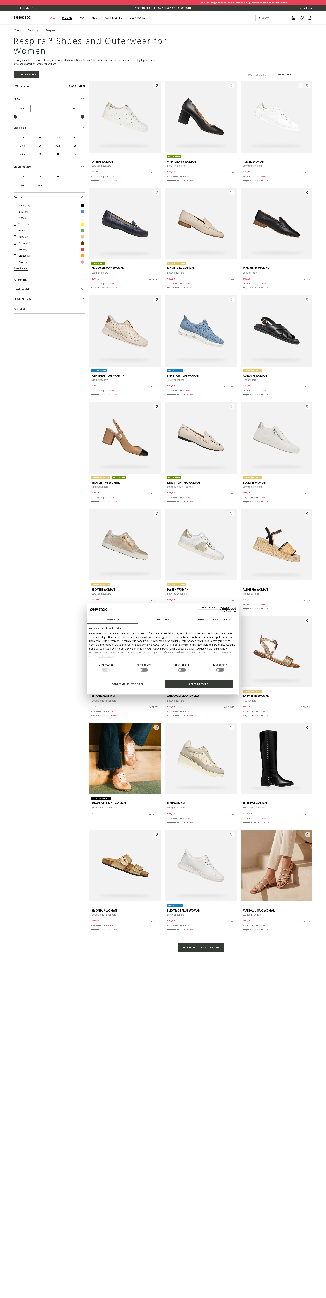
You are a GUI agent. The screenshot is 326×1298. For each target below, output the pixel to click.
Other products (201, 947)
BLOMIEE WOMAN (254, 482)
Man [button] (82, 17)
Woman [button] (67, 17)
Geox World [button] (138, 17)
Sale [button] (52, 17)
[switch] (144, 670)
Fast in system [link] (113, 17)
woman (18, 30)
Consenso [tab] (112, 619)
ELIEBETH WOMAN (255, 803)
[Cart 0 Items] (308, 21)
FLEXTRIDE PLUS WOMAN (108, 375)
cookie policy (106, 656)
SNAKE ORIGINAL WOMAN (108, 803)
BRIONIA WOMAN (103, 696)
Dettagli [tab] (163, 619)
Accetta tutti (198, 684)
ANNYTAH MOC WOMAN (107, 268)
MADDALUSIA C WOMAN (259, 910)
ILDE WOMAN (176, 803)
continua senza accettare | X (217, 607)
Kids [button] (94, 17)
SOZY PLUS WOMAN (256, 696)
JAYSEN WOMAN (102, 161)
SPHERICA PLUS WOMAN (183, 375)
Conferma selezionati (127, 684)
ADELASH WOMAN (255, 375)
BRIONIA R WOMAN (104, 910)
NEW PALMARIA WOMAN (183, 482)
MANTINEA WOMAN (180, 268)
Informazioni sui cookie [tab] (214, 619)
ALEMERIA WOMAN (255, 589)
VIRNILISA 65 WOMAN (181, 161)
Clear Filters (77, 85)
